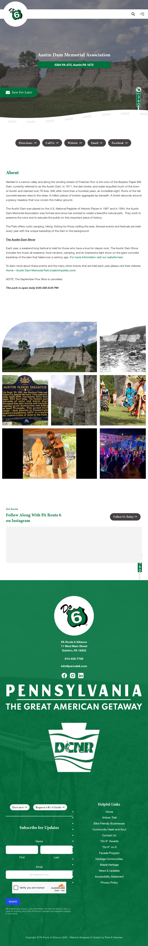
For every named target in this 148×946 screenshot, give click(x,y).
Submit (13, 901)
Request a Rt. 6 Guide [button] (48, 807)
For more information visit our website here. (96, 257)
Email (95, 143)
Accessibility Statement (109, 876)
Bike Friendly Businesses (109, 823)
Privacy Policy (109, 882)
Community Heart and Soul (109, 829)
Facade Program (109, 853)
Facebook (118, 143)
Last (56, 857)
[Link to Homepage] (15, 14)
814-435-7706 (74, 658)
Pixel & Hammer (114, 937)
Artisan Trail (109, 817)
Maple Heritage (109, 864)
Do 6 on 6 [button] (18, 807)
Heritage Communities (109, 859)
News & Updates (109, 870)
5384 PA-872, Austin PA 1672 (74, 65)
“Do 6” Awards (109, 841)
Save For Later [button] (22, 92)
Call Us (50, 143)
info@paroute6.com (74, 666)
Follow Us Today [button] (123, 517)
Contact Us (109, 835)
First (22, 857)
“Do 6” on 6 (109, 847)
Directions (26, 143)
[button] (133, 14)
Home (109, 811)
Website (73, 143)
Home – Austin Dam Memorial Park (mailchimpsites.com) (41, 270)
